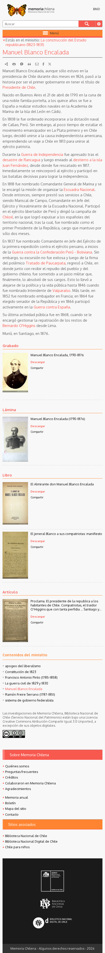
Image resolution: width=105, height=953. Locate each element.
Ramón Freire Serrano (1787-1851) (30, 694)
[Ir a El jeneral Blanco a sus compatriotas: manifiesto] (15, 577)
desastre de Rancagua (21, 159)
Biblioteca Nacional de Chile (26, 836)
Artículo (10, 592)
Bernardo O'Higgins (19, 325)
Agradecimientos (18, 789)
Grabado (10, 345)
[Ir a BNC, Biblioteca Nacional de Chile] (52, 903)
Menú (54, 33)
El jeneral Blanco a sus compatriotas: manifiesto (66, 534)
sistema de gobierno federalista (29, 700)
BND (96, 9)
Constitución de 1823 (20, 672)
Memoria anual (16, 797)
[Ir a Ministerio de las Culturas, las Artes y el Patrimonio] (52, 881)
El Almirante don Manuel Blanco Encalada (62, 484)
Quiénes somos (17, 766)
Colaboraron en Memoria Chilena (30, 783)
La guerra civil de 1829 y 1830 (26, 683)
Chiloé (8, 217)
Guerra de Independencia (42, 154)
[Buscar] (86, 24)
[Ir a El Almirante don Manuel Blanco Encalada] (15, 523)
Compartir (37, 368)
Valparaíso (61, 290)
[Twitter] (49, 64)
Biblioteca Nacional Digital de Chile (31, 841)
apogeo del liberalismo (23, 666)
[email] (37, 64)
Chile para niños (17, 847)
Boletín (10, 803)
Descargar (38, 362)
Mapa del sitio (15, 809)
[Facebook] (43, 64)
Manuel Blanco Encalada (23, 689)
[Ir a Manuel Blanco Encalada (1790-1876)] (15, 460)
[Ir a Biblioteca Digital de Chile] (52, 923)
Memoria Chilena (30, 10)
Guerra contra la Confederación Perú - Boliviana (52, 252)
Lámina (9, 409)
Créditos (11, 777)
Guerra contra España (52, 307)
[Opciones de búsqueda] (98, 24)
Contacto (12, 814)
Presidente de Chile (19, 87)
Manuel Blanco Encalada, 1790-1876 (57, 355)
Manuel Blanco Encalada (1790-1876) (58, 419)
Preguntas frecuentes (21, 772)
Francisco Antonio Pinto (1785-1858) (31, 677)
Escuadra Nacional (79, 189)
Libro (7, 475)
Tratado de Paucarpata (45, 263)
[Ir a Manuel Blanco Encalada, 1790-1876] (15, 390)
